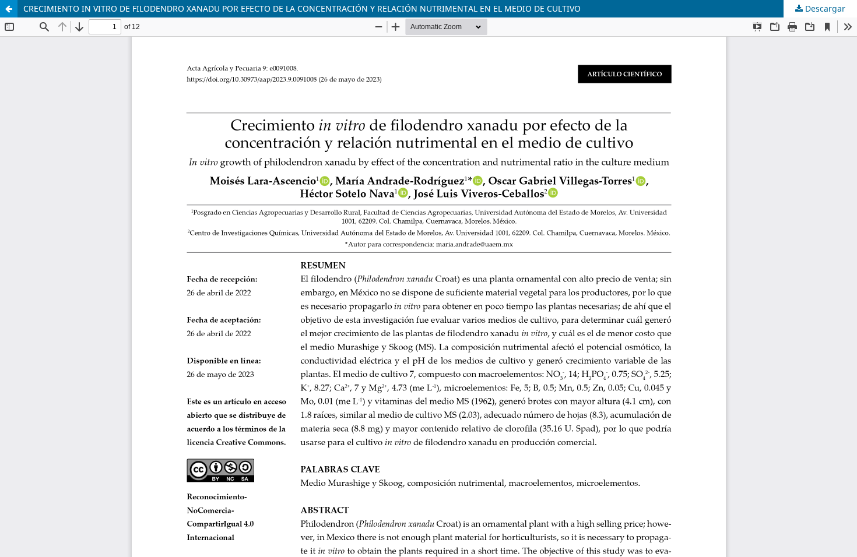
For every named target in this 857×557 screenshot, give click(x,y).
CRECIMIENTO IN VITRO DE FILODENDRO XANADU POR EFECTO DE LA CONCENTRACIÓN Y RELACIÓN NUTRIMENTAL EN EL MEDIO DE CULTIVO (302, 8)
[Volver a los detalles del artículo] (8, 8)
